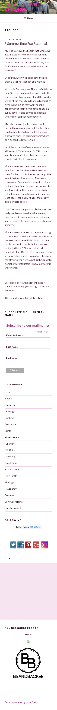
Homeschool (12, 469)
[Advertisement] (28, 591)
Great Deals (11, 463)
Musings (9, 482)
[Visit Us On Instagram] (44, 547)
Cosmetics (10, 424)
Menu (30, 18)
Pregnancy (11, 489)
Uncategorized (13, 508)
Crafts (8, 431)
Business (10, 405)
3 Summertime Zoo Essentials (26, 44)
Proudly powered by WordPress (21, 702)
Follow (28, 634)
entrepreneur (12, 437)
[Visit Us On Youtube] (36, 547)
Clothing (9, 411)
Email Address (14, 335)
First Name (12, 347)
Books (8, 398)
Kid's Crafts (11, 476)
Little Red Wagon (19, 89)
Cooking (9, 418)
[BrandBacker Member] (28, 678)
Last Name (12, 358)
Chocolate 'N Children (21, 7)
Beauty (9, 392)
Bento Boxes (17, 166)
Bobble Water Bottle (21, 232)
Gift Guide (10, 450)
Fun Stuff (9, 443)
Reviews (9, 495)
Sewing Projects (14, 501)
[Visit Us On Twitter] (13, 547)
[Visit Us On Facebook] (21, 547)
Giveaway (10, 456)
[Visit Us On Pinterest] (28, 547)
